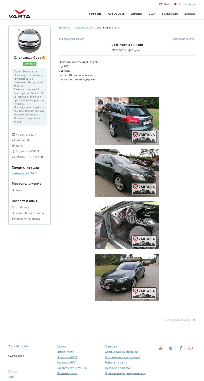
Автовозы (116, 14)
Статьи (12, 371)
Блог (11, 376)
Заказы (190, 14)
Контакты (111, 346)
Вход (167, 4)
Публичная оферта (117, 367)
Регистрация (187, 4)
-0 (41, 156)
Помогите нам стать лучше (122, 357)
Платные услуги (67, 373)
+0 (29, 156)
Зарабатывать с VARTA (72, 367)
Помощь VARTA (67, 357)
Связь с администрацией (121, 351)
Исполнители (65, 351)
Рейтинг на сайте (116, 362)
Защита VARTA (66, 362)
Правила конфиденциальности (125, 373)
